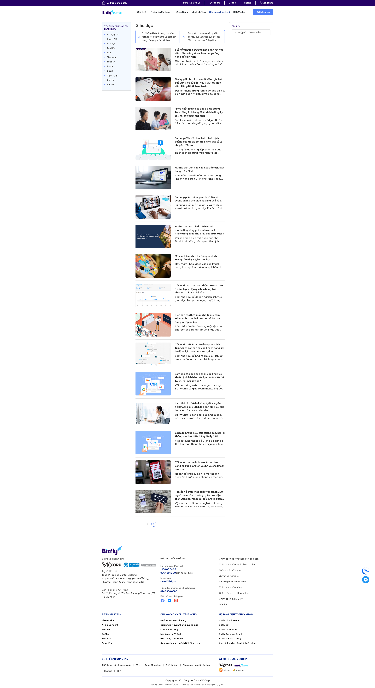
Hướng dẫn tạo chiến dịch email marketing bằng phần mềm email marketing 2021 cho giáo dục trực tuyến (199, 230)
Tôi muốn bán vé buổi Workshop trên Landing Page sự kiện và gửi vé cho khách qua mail (199, 465)
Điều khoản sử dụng (230, 570)
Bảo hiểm (111, 48)
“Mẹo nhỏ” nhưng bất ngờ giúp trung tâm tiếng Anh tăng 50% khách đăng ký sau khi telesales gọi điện (199, 112)
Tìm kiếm (235, 32)
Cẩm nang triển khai (219, 12)
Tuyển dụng (214, 2)
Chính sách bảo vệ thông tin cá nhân (239, 558)
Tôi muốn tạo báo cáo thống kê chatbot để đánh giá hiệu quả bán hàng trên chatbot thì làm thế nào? (199, 289)
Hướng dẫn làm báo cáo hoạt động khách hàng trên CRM (199, 169)
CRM (138, 665)
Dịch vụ (110, 79)
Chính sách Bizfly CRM (231, 598)
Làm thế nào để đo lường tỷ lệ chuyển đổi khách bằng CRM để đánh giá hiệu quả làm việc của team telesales (199, 406)
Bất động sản (113, 34)
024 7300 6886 (168, 591)
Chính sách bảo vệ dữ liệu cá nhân (237, 564)
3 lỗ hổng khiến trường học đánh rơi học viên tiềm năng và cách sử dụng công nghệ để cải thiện (159, 37)
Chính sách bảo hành (230, 587)
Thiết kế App (172, 665)
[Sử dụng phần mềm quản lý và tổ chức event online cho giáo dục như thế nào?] (153, 207)
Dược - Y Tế (112, 39)
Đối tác (247, 2)
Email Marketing (153, 665)
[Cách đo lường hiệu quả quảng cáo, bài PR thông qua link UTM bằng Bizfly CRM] (153, 442)
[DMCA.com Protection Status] (148, 565)
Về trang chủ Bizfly (117, 3)
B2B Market (239, 12)
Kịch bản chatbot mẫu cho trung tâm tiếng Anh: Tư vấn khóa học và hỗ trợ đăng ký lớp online (197, 318)
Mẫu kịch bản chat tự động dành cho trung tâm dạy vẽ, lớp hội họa (196, 257)
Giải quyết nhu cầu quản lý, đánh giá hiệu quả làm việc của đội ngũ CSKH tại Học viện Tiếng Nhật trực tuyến (204, 37)
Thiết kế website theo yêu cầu (116, 665)
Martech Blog (199, 12)
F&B (109, 52)
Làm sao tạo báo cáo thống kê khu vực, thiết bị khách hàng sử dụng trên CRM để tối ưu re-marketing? (199, 377)
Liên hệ (232, 2)
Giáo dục (111, 43)
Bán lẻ (110, 66)
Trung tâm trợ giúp (191, 2)
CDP (119, 671)
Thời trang (111, 57)
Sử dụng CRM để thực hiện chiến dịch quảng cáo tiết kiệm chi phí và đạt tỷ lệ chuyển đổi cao (198, 141)
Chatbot (108, 671)
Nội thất (111, 84)
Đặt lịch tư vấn (263, 12)
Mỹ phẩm (111, 61)
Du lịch (110, 70)
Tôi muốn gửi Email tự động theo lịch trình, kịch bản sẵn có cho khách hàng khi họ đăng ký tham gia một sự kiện (199, 348)
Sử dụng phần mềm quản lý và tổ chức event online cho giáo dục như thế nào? (198, 198)
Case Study (182, 12)
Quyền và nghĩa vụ (229, 575)
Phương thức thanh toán (232, 581)
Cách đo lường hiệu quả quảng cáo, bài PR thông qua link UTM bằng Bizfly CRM (200, 434)
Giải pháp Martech (160, 12)
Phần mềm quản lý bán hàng (197, 665)
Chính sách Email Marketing (234, 593)
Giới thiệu (142, 12)
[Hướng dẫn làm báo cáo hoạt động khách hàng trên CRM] (153, 177)
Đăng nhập (267, 2)
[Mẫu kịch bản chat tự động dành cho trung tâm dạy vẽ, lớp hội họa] (153, 266)
